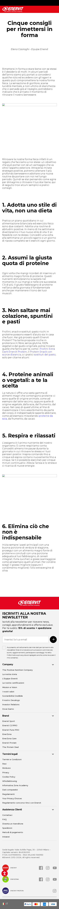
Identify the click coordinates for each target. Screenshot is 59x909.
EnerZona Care (9, 738)
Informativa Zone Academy (15, 785)
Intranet (6, 837)
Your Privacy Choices (12, 798)
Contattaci (7, 815)
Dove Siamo (8, 709)
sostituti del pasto (45, 354)
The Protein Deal (10, 747)
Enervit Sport (8, 721)
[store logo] (12, 9)
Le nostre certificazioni (13, 683)
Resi (4, 764)
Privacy (5, 772)
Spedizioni (7, 828)
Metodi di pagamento (12, 832)
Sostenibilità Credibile (12, 696)
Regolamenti (8, 794)
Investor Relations (10, 704)
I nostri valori (8, 691)
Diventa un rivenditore (12, 824)
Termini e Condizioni (11, 759)
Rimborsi (6, 768)
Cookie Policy (8, 777)
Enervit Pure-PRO (10, 730)
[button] (6, 904)
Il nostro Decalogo (11, 700)
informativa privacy (16, 655)
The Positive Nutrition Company (17, 670)
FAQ (4, 819)
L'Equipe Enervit (10, 678)
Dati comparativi (10, 790)
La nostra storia (9, 674)
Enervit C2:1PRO (9, 725)
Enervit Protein (9, 743)
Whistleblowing (9, 781)
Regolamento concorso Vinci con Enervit (21, 803)
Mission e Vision (9, 687)
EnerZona (6, 734)
